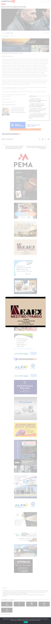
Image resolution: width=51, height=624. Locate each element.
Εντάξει (25, 622)
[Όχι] (49, 620)
